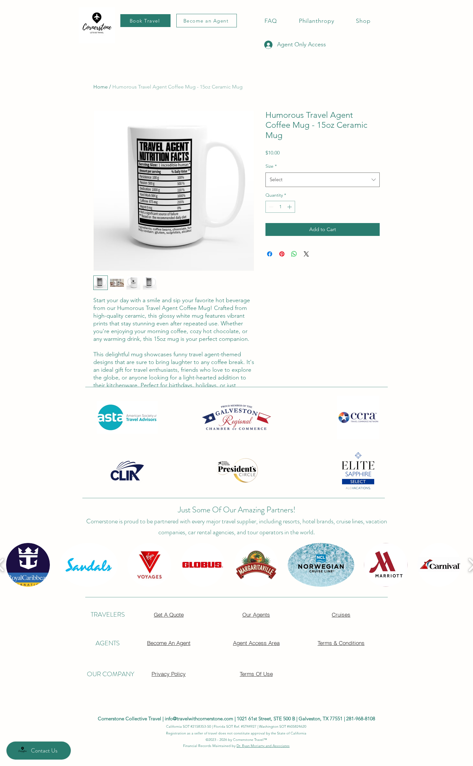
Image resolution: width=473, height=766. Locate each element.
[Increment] (290, 206)
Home (100, 87)
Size (271, 166)
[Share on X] (306, 254)
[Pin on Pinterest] (282, 254)
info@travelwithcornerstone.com (199, 718)
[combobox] (322, 180)
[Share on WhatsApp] (294, 254)
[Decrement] (270, 206)
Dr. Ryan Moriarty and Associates (263, 745)
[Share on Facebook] (270, 254)
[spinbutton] (280, 206)
